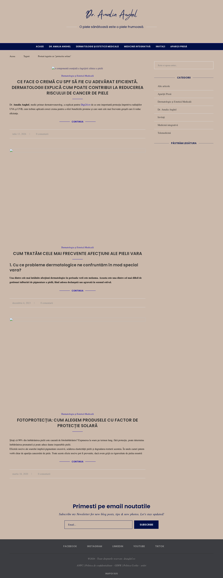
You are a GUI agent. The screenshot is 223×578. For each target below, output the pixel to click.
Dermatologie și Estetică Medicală (97, 46)
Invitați (160, 46)
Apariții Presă (178, 46)
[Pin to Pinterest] (141, 134)
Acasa (12, 56)
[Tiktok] (122, 34)
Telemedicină (164, 132)
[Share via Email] (144, 134)
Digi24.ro (85, 104)
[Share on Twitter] (137, 134)
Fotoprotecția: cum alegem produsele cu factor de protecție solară (77, 423)
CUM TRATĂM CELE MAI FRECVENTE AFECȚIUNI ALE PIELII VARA (77, 253)
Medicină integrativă (137, 46)
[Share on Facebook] (133, 134)
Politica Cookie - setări (134, 565)
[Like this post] (129, 134)
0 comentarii (42, 134)
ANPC (80, 565)
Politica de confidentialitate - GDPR (103, 565)
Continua (77, 121)
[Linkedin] (111, 34)
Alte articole (164, 86)
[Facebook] (101, 34)
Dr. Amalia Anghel (60, 46)
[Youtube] (117, 34)
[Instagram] (106, 34)
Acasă (40, 46)
